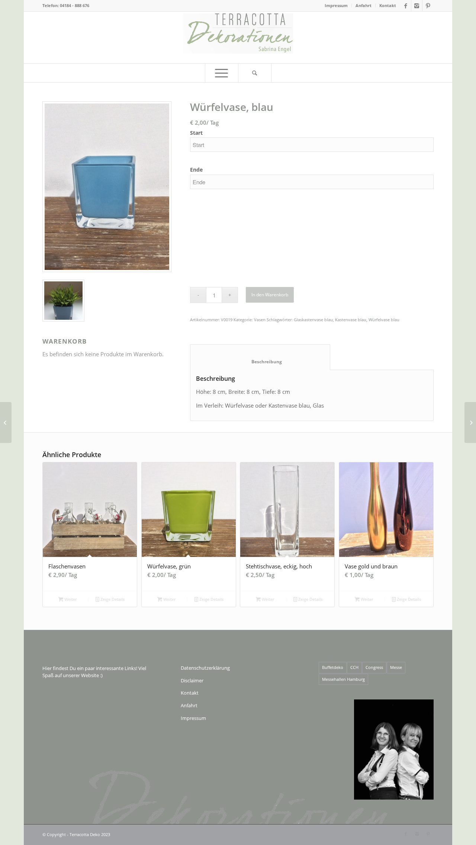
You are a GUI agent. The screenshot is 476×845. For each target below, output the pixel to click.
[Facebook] (405, 5)
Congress (374, 667)
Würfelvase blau (384, 319)
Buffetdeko (332, 667)
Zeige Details (112, 599)
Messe (396, 667)
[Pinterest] (428, 5)
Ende (196, 169)
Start (196, 132)
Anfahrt (364, 5)
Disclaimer (192, 680)
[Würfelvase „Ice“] (470, 422)
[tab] (260, 357)
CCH (354, 667)
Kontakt (387, 5)
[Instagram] (416, 5)
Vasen (260, 319)
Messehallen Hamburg (343, 679)
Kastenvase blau (350, 319)
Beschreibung (260, 361)
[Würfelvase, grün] (6, 422)
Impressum (336, 5)
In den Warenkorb (269, 294)
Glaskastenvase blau (313, 319)
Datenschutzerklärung (205, 667)
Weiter (70, 599)
